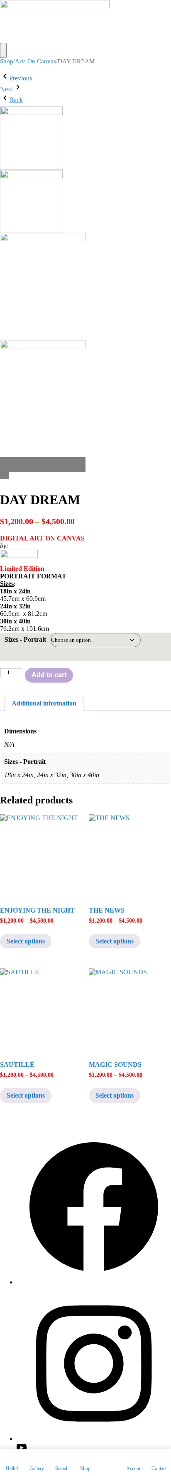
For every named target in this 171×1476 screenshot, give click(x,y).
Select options (26, 941)
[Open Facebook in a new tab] (94, 1282)
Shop (6, 61)
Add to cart (49, 674)
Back (16, 99)
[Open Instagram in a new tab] (94, 1438)
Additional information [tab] (44, 703)
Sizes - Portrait (25, 639)
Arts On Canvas (35, 61)
